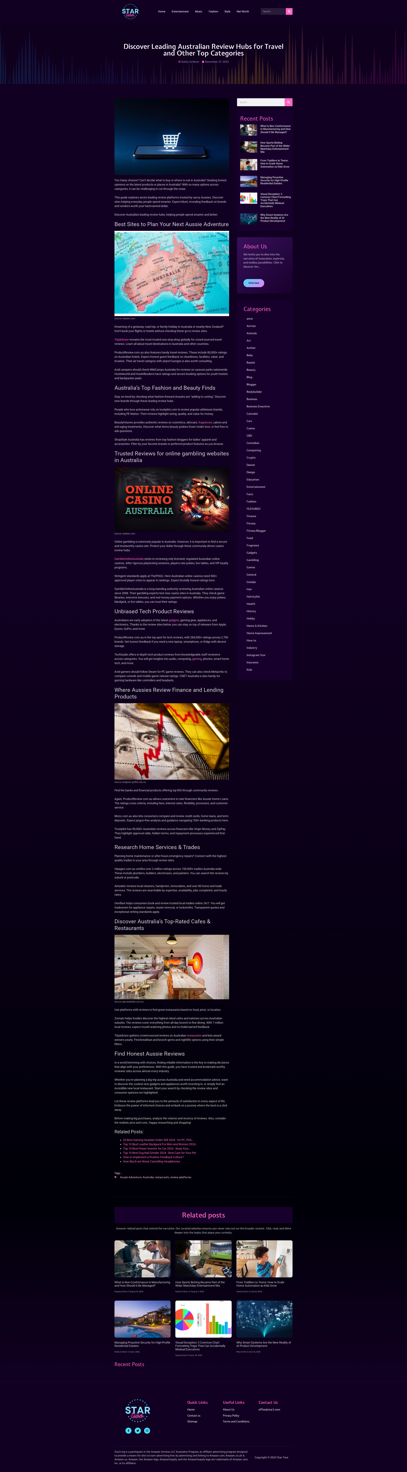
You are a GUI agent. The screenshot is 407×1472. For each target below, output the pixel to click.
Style (227, 11)
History (251, 611)
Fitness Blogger (256, 530)
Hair (249, 589)
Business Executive (258, 406)
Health (251, 604)
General (251, 574)
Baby (250, 355)
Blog (249, 377)
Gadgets (252, 552)
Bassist (251, 362)
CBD (249, 435)
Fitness (251, 523)
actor (250, 318)
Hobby (251, 618)
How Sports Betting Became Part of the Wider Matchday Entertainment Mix (275, 147)
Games (251, 567)
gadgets (174, 620)
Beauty (251, 370)
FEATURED (253, 509)
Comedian (253, 443)
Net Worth (243, 11)
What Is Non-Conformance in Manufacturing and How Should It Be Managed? (275, 129)
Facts (250, 494)
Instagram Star (256, 655)
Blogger (251, 384)
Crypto (251, 457)
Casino (251, 428)
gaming (197, 658)
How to (251, 640)
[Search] (289, 11)
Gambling (253, 560)
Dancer (251, 465)
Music (198, 11)
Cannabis (252, 413)
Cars (249, 421)
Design (251, 472)
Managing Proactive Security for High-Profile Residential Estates (274, 180)
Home (161, 11)
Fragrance (253, 545)
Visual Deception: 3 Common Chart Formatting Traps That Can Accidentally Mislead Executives (275, 200)
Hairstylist (253, 596)
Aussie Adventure (131, 1177)
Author (251, 348)
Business (252, 399)
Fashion (213, 11)
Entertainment (180, 11)
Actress (251, 326)
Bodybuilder (254, 392)
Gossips (251, 582)
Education (253, 479)
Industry (252, 648)
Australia (148, 1177)
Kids (249, 669)
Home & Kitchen (257, 626)
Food (250, 538)
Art (249, 340)
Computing (254, 450)
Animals (252, 333)
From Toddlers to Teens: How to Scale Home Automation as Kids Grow (274, 163)
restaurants (194, 1035)
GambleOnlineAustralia (129, 558)
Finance (251, 516)
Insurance (252, 662)
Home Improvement (259, 633)
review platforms (180, 1177)
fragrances (205, 422)
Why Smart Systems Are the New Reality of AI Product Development (274, 217)
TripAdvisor (121, 339)
